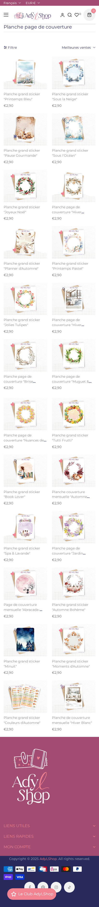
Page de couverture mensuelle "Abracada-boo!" (22, 610)
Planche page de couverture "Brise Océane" (18, 381)
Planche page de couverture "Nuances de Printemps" (24, 440)
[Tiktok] (69, 887)
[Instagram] (56, 887)
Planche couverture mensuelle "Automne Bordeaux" (69, 497)
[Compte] (62, 15)
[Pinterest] (42, 887)
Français (10, 3)
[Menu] (6, 14)
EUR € (31, 3)
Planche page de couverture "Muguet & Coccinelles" (70, 381)
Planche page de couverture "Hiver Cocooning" (66, 325)
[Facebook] (29, 887)
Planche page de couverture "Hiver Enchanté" (66, 212)
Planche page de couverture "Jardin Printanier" (67, 553)
